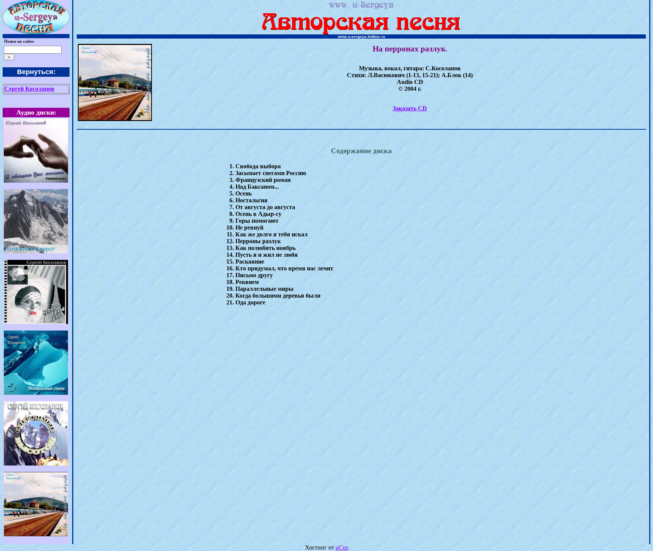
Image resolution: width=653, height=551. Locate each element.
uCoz (342, 547)
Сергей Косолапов (29, 88)
